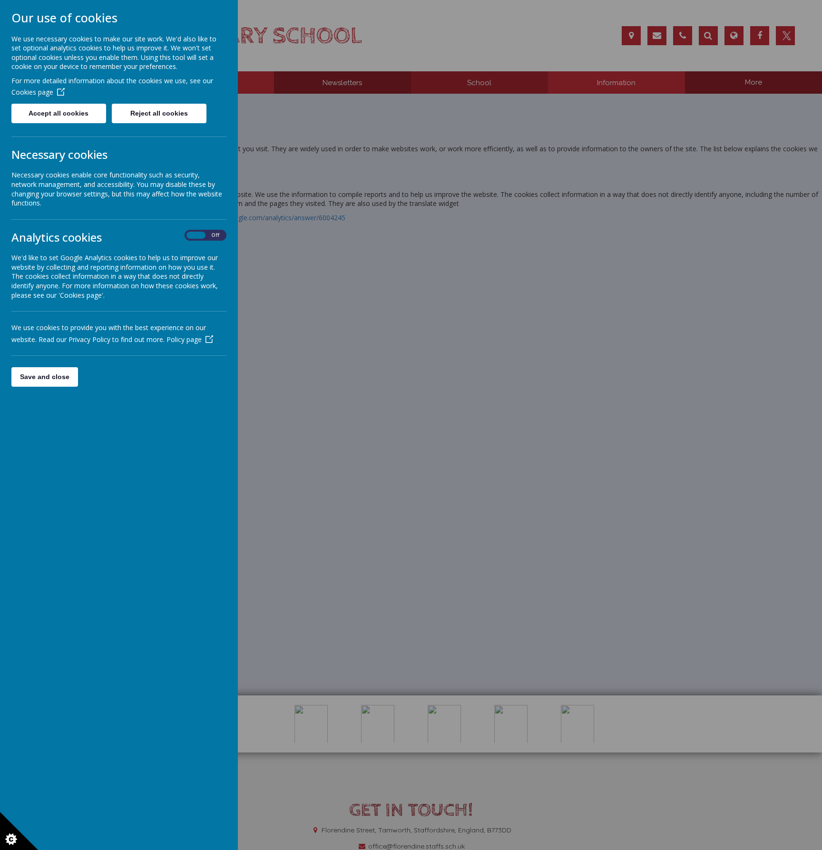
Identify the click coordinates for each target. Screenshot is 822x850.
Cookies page (32, 92)
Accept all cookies (58, 113)
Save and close (44, 377)
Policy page (184, 339)
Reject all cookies (159, 113)
